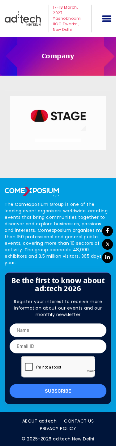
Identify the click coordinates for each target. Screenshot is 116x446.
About (39, 421)
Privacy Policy (58, 428)
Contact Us (79, 421)
